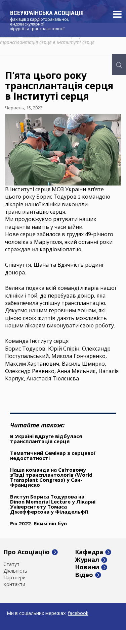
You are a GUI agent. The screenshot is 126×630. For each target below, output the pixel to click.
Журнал (87, 560)
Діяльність (15, 571)
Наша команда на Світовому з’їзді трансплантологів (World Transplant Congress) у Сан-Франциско (51, 477)
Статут (11, 564)
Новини (87, 567)
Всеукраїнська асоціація (47, 12)
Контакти (14, 584)
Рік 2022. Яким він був (38, 523)
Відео (84, 575)
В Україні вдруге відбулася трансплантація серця (46, 438)
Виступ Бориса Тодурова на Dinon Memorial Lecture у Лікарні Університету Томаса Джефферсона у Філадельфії (52, 504)
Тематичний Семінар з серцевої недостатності (52, 455)
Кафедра (89, 552)
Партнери (14, 578)
